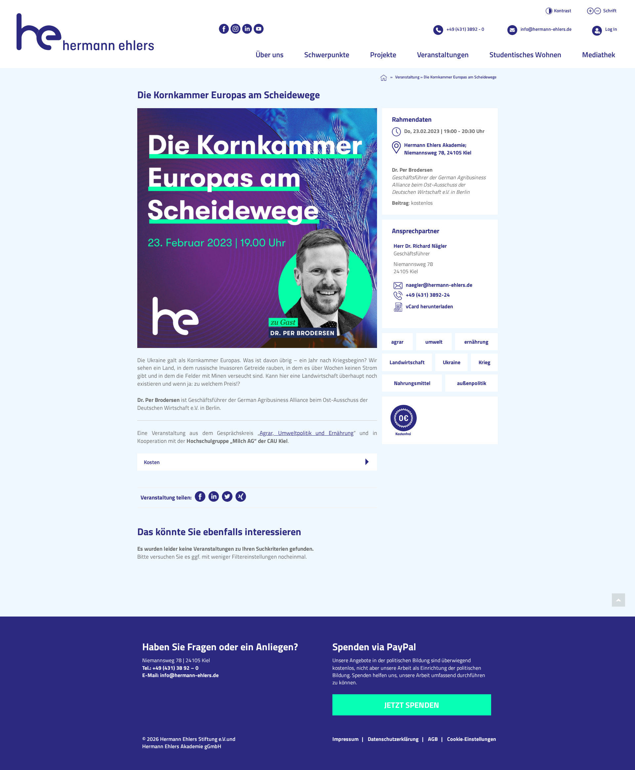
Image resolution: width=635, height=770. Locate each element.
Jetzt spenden (411, 705)
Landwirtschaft (407, 362)
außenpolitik (471, 383)
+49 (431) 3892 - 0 (465, 28)
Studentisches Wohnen (525, 54)
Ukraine (451, 362)
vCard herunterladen (429, 306)
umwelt (434, 342)
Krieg (484, 362)
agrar (397, 342)
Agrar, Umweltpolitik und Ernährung (307, 433)
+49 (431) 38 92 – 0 (175, 668)
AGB (433, 739)
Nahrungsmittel (412, 383)
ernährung (476, 342)
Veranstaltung (407, 77)
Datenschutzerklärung (393, 739)
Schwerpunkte (326, 54)
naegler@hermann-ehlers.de (439, 285)
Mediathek (598, 54)
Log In (611, 28)
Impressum (345, 739)
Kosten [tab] (152, 462)
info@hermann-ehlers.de (546, 28)
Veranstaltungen (443, 54)
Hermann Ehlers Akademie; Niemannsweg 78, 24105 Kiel (437, 148)
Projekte (383, 54)
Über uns (269, 54)
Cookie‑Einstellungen (471, 739)
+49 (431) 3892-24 (428, 295)
